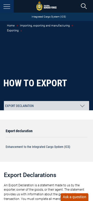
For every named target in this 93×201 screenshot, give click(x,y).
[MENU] (7, 6)
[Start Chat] (74, 197)
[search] (84, 6)
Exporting (13, 30)
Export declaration (19, 131)
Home (11, 25)
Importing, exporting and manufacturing (45, 25)
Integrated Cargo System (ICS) (49, 16)
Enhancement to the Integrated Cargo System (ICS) (38, 147)
